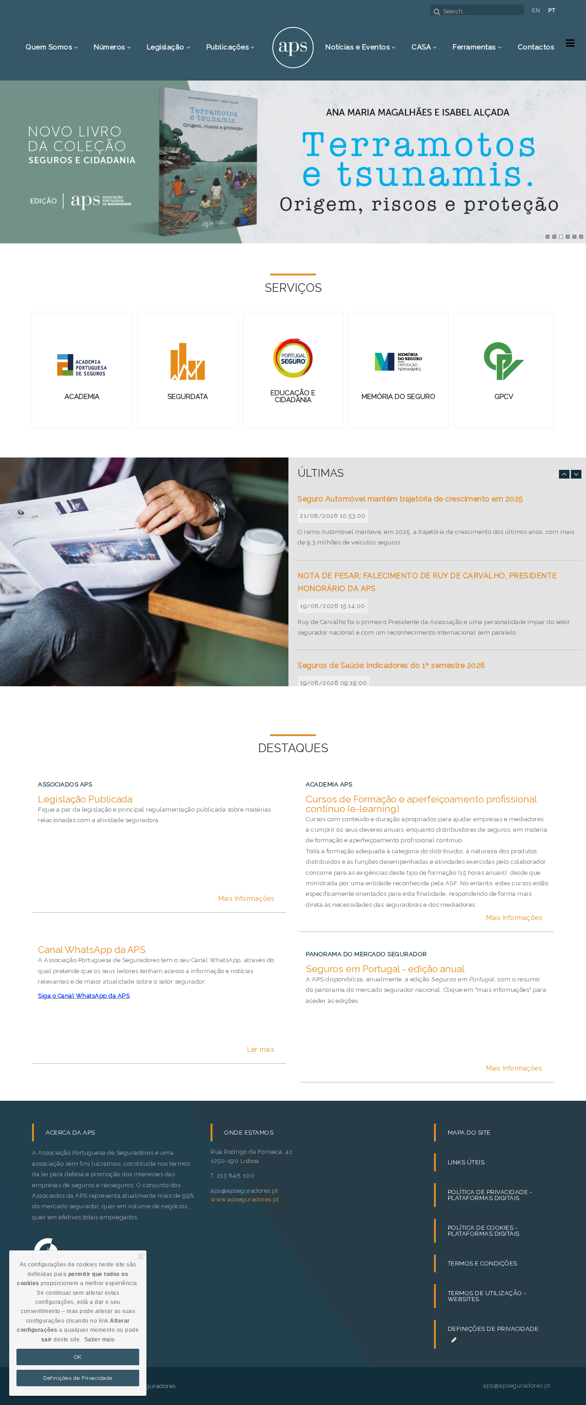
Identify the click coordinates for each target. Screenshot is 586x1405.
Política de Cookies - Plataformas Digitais (484, 1230)
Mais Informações (246, 898)
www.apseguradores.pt (245, 1199)
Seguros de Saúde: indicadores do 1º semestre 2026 (391, 665)
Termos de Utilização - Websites (487, 1296)
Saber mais (99, 1339)
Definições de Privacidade (493, 1334)
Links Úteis (466, 1162)
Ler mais (260, 1049)
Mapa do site (469, 1132)
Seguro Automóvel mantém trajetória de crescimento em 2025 (410, 499)
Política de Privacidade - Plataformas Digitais (490, 1195)
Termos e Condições (482, 1263)
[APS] (293, 46)
